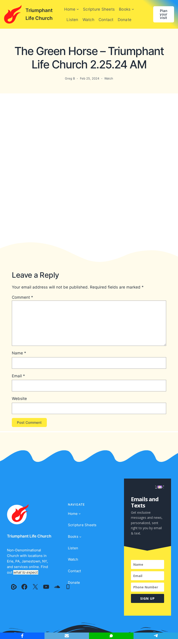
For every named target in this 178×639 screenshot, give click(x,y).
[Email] (66, 636)
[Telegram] (156, 636)
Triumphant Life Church (29, 536)
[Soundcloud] (57, 586)
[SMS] (111, 636)
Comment (22, 297)
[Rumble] (14, 587)
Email (18, 375)
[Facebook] (24, 586)
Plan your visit (163, 14)
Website (19, 398)
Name (19, 352)
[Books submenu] (133, 9)
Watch (108, 78)
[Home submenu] (77, 9)
